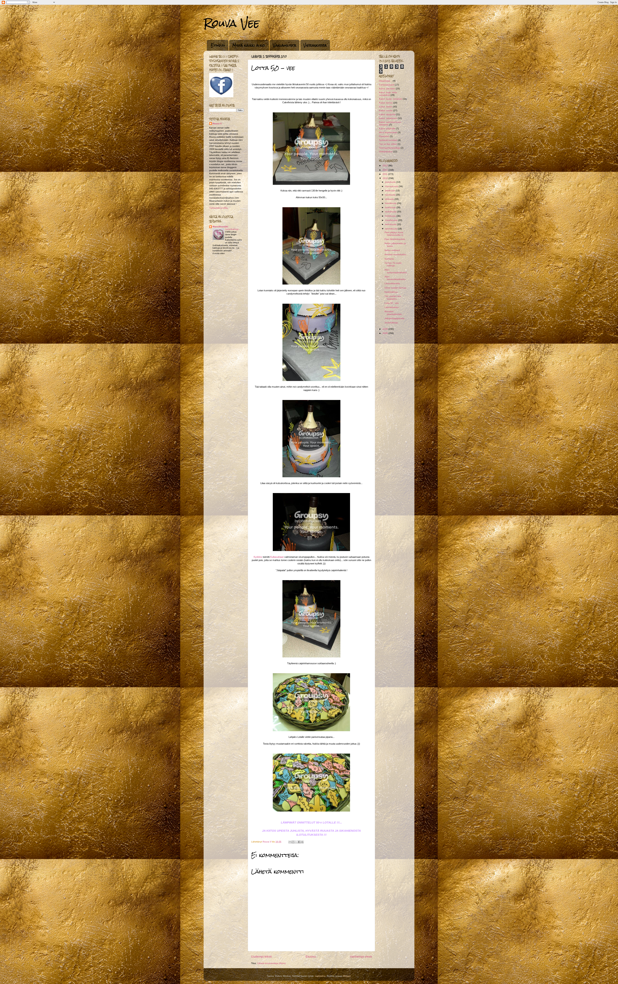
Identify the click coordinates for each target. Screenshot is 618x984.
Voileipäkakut (385, 151)
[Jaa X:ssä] (296, 842)
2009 (385, 329)
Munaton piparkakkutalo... (394, 312)
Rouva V (217, 123)
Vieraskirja (315, 45)
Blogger (347, 976)
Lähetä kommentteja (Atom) (271, 963)
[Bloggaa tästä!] (293, 842)
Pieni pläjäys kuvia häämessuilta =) (393, 233)
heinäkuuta (391, 203)
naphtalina (320, 976)
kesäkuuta (390, 207)
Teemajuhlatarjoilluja (389, 148)
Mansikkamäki (220, 226)
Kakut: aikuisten (387, 88)
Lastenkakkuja (232, 229)
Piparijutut (384, 136)
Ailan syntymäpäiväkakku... (396, 271)
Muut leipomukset (388, 132)
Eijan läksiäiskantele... (395, 239)
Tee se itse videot (388, 144)
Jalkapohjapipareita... (395, 318)
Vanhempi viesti (361, 956)
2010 (385, 178)
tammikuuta (391, 229)
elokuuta (389, 199)
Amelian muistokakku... (396, 254)
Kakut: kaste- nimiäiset (390, 99)
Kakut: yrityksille (387, 128)
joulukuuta (390, 182)
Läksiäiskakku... (392, 307)
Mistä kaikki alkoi (249, 45)
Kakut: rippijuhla (387, 114)
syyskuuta (390, 195)
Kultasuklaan (277, 557)
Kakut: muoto (386, 110)
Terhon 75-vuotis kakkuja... (393, 264)
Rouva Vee (231, 23)
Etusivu (218, 45)
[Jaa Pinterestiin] (302, 842)
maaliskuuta (391, 220)
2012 (385, 170)
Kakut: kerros (386, 103)
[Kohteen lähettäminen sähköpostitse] (290, 842)
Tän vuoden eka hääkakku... (392, 297)
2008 (385, 333)
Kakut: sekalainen (388, 118)
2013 (385, 165)
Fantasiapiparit (386, 85)
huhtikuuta (390, 216)
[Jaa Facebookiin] (299, 842)
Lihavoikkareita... (393, 283)
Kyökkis (258, 557)
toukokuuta (391, 211)
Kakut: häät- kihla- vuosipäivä (388, 93)
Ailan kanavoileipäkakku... (395, 278)
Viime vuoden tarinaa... (396, 288)
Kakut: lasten (385, 106)
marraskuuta (392, 186)
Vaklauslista (284, 45)
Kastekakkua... (391, 292)
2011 (385, 174)
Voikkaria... (390, 259)
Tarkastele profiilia (218, 208)
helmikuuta (391, 224)
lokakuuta (390, 190)
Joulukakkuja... (392, 322)
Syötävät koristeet (388, 140)
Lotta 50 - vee (391, 303)
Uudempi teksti (261, 956)
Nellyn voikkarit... (393, 250)
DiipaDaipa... (385, 81)
